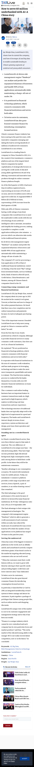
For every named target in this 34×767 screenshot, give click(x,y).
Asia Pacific (12, 659)
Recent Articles (11, 667)
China (11, 655)
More (27, 667)
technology (25, 649)
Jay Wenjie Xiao (13, 662)
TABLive (14, 37)
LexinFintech (16, 652)
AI (11, 646)
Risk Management (8, 649)
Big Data (16, 646)
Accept (24, 758)
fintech (18, 649)
